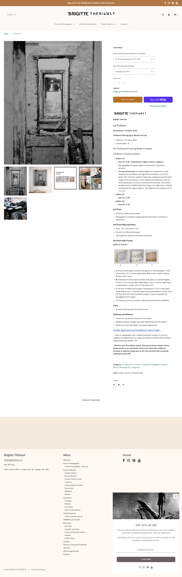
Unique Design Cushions (74, 485)
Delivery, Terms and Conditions (75, 545)
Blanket (67, 494)
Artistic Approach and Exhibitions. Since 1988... (137, 330)
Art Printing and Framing (123, 66)
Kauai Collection (71, 476)
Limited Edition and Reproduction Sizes (129, 53)
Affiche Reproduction (88, 24)
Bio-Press (67, 523)
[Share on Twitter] (119, 384)
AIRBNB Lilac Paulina (71, 520)
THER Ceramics (69, 513)
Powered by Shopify (38, 569)
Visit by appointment (71, 551)
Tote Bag (68, 501)
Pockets (67, 504)
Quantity (117, 78)
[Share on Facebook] (114, 384)
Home (6, 33)
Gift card (66, 548)
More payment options (158, 106)
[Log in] (169, 15)
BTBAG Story (70, 538)
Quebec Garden (70, 473)
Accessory (67, 498)
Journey (66, 542)
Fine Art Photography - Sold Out (76, 467)
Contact (66, 554)
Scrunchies (69, 507)
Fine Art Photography (71, 463)
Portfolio (68, 535)
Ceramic (124, 24)
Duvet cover (69, 488)
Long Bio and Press (72, 529)
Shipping (116, 91)
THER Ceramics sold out (74, 516)
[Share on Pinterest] (123, 384)
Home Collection (69, 470)
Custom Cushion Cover (73, 479)
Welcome (66, 460)
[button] (11, 14)
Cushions (68, 482)
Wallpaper (68, 491)
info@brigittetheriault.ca (13, 460)
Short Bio (68, 526)
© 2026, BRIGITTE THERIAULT (15, 569)
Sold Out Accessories (72, 510)
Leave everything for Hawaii (75, 532)
